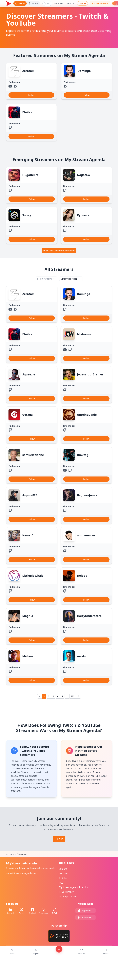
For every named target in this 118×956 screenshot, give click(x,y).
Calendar (70, 3)
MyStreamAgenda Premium (74, 887)
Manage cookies (68, 896)
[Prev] (39, 696)
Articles (63, 878)
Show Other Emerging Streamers (59, 250)
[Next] (78, 696)
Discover (63, 873)
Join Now (59, 838)
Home (11, 854)
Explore (58, 3)
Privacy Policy (66, 891)
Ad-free (82, 3)
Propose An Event (100, 3)
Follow (31, 95)
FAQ (61, 882)
